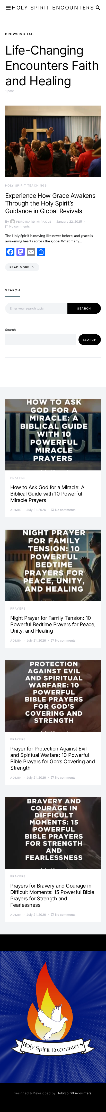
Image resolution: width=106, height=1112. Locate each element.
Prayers (18, 478)
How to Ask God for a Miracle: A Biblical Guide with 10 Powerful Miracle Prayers (47, 493)
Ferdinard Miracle (33, 221)
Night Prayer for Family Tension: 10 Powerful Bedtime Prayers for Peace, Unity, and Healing (53, 624)
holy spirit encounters (53, 8)
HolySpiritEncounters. (75, 1093)
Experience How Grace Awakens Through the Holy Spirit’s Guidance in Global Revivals (50, 203)
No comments (19, 226)
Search (84, 308)
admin (16, 510)
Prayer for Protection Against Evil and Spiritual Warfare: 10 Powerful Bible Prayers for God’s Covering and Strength (52, 758)
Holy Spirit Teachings (26, 185)
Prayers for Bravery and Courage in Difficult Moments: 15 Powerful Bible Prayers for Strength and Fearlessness (52, 895)
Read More (19, 267)
